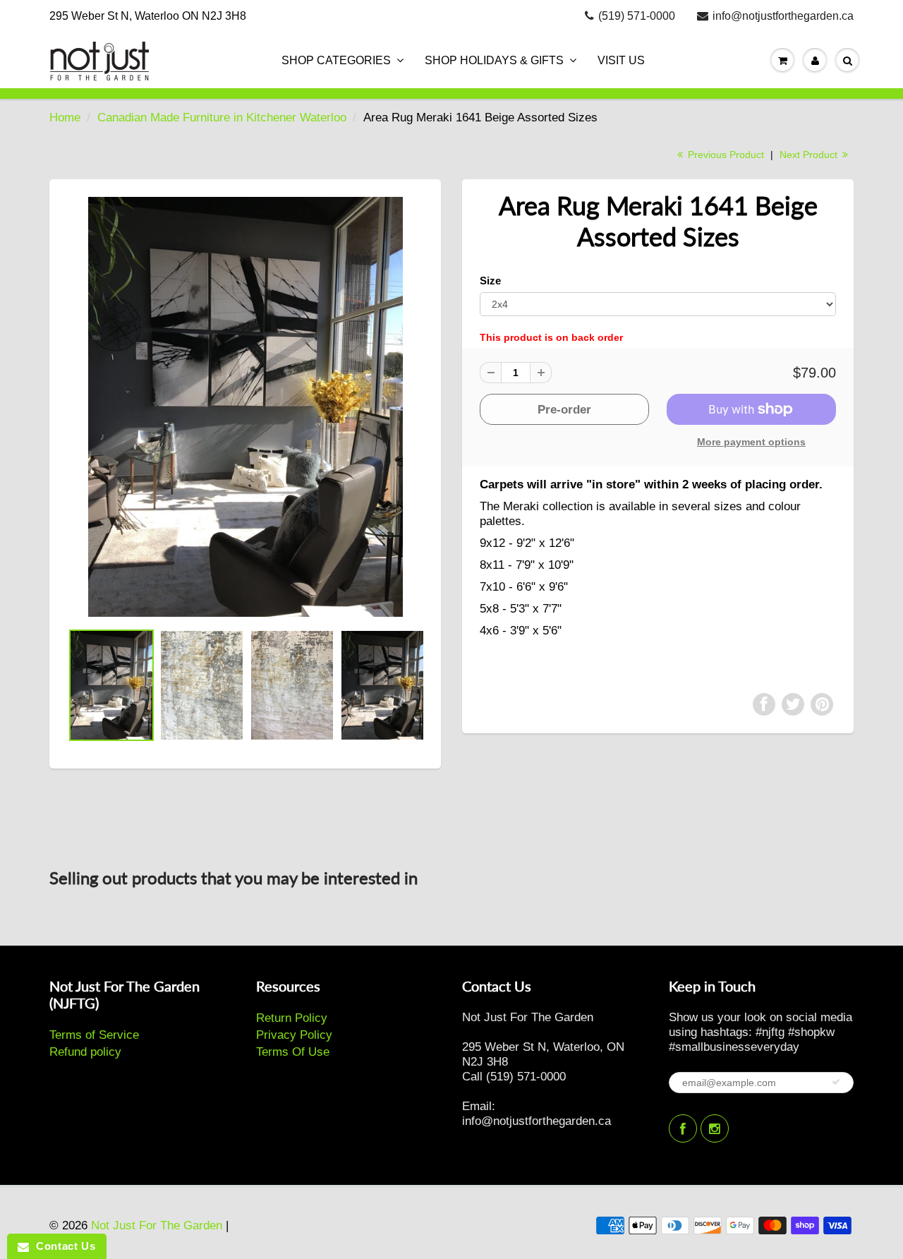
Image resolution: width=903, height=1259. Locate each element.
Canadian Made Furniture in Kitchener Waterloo (221, 117)
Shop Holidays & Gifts (494, 60)
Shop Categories (336, 60)
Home (64, 117)
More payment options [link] (751, 441)
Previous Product (724, 154)
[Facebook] (683, 1128)
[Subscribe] (836, 1082)
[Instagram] (715, 1128)
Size (490, 281)
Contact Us (62, 1246)
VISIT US (621, 60)
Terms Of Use (292, 1052)
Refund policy (85, 1052)
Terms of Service (94, 1035)
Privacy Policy (294, 1035)
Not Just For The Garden (156, 1225)
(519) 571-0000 (636, 16)
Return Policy (291, 1018)
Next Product (810, 154)
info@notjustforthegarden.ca (783, 16)
